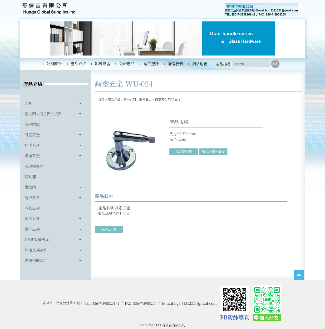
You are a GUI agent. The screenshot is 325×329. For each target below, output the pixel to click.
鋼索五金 (145, 99)
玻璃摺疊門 (34, 166)
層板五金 (32, 197)
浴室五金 (32, 134)
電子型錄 (151, 63)
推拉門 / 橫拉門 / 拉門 (43, 113)
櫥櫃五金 (32, 155)
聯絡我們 (175, 63)
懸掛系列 (32, 218)
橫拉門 (30, 187)
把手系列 (32, 145)
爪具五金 (32, 208)
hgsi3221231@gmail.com (195, 303)
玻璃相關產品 (36, 260)
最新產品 (126, 63)
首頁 (101, 99)
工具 (28, 103)
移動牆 (30, 176)
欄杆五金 (32, 229)
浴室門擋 (32, 124)
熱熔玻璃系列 (36, 250)
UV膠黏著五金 (37, 239)
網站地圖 (199, 63)
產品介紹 (78, 63)
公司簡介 (54, 63)
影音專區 (102, 63)
